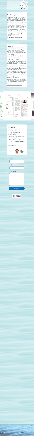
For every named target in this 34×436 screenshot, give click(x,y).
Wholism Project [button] (20, 141)
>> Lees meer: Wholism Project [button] (15, 37)
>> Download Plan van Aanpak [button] (14, 85)
